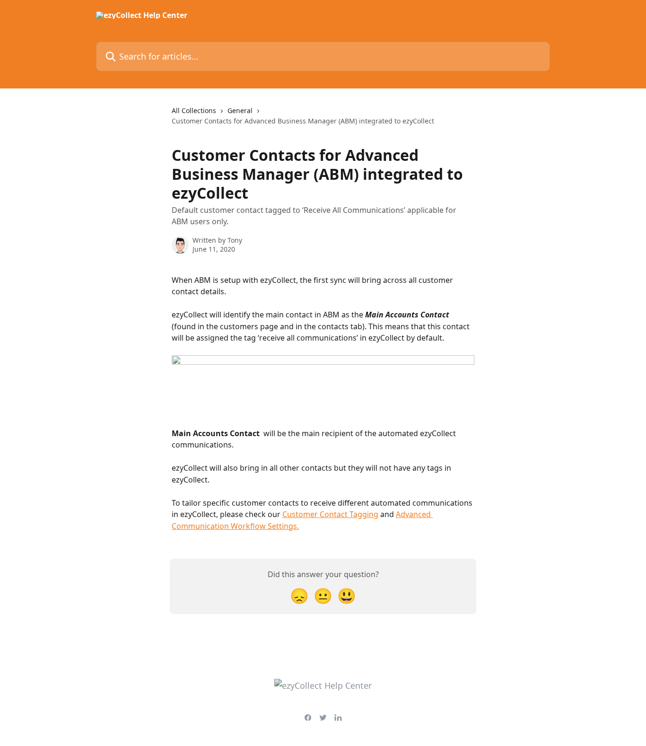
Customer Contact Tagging (330, 514)
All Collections (194, 110)
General (240, 110)
